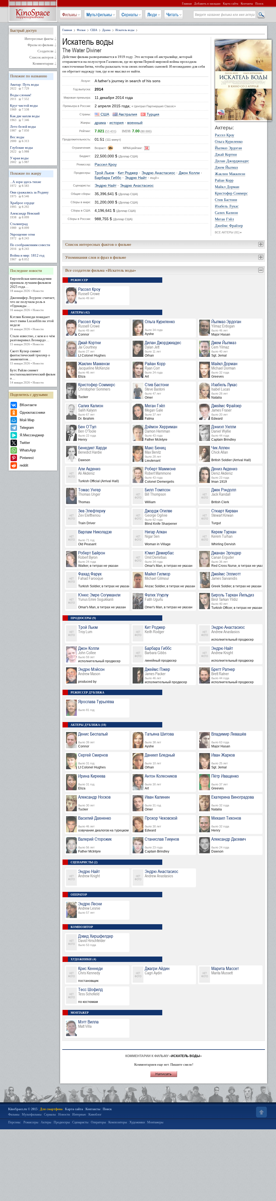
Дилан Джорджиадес (232, 161)
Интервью (79, 1114)
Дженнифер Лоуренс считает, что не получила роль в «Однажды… (32, 304)
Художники (137, 1122)
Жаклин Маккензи (230, 174)
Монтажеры (155, 1122)
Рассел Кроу (106, 165)
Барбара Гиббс (108, 178)
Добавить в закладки (207, 3)
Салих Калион (226, 213)
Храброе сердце (22, 204)
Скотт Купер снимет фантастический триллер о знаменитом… (30, 357)
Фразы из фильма (40, 45)
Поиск (259, 3)
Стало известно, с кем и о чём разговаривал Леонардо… (32, 340)
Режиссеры (30, 1122)
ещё (154, 178)
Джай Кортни (226, 155)
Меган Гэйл (224, 219)
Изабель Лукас (227, 206)
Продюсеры (62, 1122)
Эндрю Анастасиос (158, 173)
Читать (172, 15)
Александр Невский (25, 215)
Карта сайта (230, 3)
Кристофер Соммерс (231, 193)
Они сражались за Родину (29, 194)
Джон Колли (189, 173)
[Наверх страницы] (261, 1112)
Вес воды (19, 139)
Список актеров (41, 57)
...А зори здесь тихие (25, 183)
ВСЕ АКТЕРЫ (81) (228, 232)
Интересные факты (39, 39)
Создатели (45, 51)
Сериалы (130, 15)
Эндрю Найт (136, 178)
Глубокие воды (21, 149)
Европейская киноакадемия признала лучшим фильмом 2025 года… (30, 284)
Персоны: (14, 1122)
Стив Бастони (226, 200)
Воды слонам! (20, 97)
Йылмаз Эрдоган (228, 148)
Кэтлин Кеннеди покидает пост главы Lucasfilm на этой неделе (32, 323)
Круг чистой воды (24, 107)
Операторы (98, 1122)
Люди (152, 15)
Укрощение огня (22, 236)
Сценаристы (80, 1122)
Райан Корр (224, 180)
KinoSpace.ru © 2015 (22, 1109)
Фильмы (69, 15)
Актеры (46, 1122)
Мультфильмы (99, 15)
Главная (187, 3)
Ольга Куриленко (229, 142)
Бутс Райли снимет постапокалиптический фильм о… (32, 376)
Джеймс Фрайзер (229, 226)
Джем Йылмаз (226, 168)
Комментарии (43, 63)
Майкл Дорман (227, 187)
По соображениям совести (30, 246)
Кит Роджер (128, 173)
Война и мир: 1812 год (27, 257)
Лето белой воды (23, 128)
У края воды (19, 160)
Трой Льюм (104, 173)
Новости (64, 1114)
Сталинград (19, 225)
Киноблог (95, 1114)
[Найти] (261, 15)
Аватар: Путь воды (24, 86)
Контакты (247, 3)
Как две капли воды (25, 118)
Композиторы (117, 1122)
